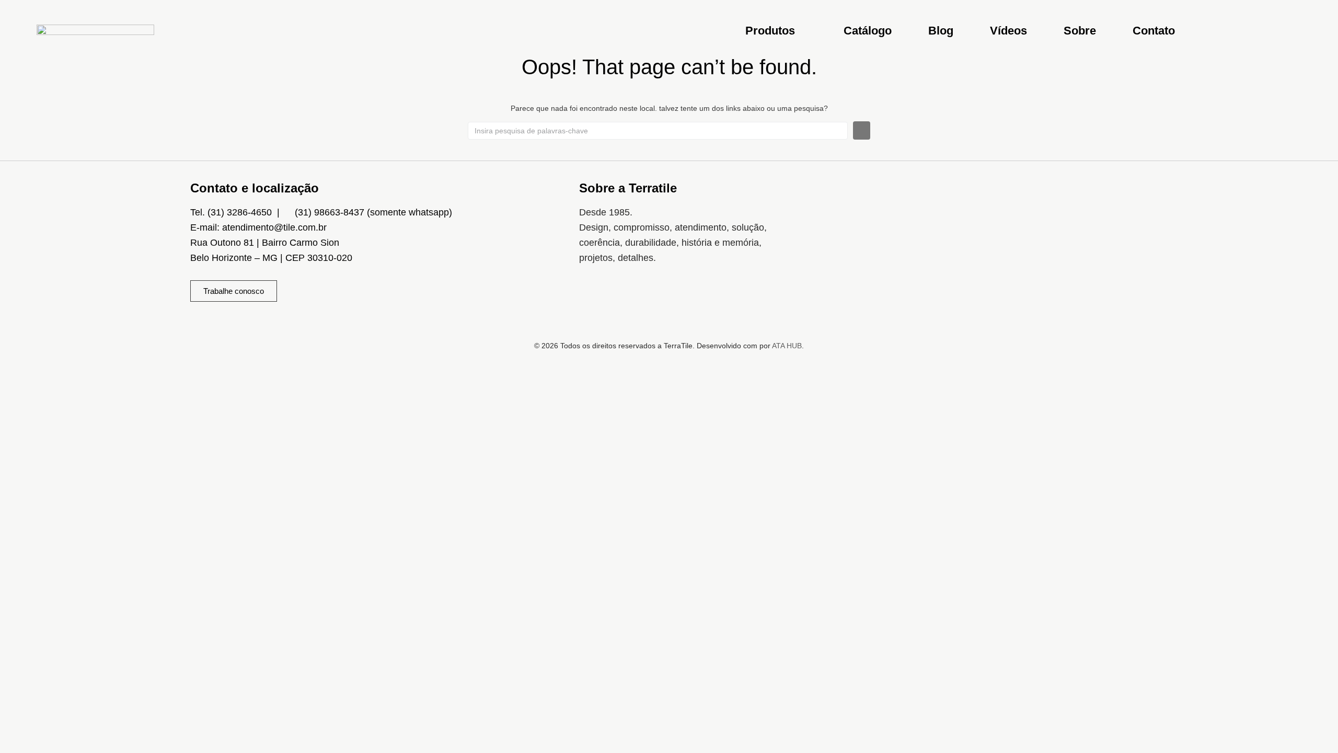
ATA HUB (787, 345)
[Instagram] (592, 299)
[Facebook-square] (623, 299)
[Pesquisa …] (1308, 34)
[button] (776, 30)
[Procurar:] (658, 131)
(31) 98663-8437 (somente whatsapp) (373, 212)
